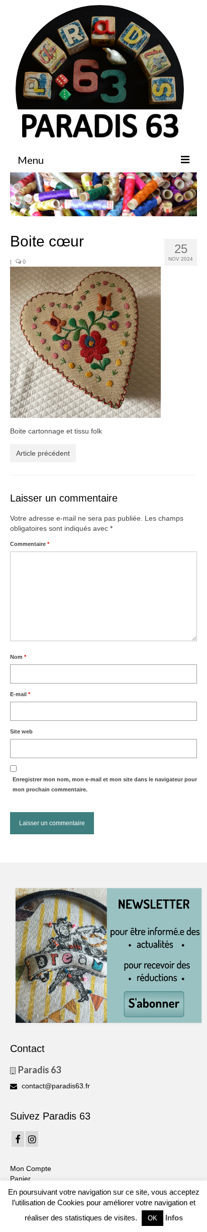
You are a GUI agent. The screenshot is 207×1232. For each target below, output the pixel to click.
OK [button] (152, 1218)
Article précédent (43, 453)
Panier (20, 1179)
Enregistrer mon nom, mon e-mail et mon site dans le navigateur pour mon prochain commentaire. (105, 784)
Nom (18, 657)
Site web (21, 731)
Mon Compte (30, 1168)
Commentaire (29, 544)
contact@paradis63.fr (55, 1086)
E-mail (20, 694)
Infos (174, 1217)
